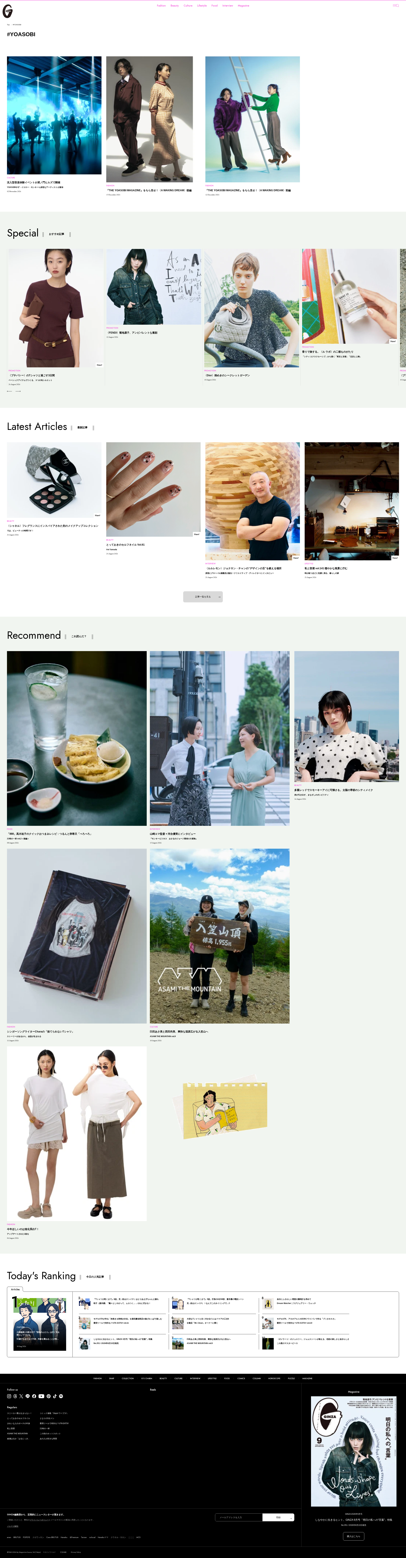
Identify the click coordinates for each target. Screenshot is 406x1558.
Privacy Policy (76, 1552)
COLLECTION (128, 1378)
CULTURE (178, 1378)
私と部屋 (11, 1428)
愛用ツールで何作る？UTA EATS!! (54, 1423)
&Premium (74, 1537)
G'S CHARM (146, 1378)
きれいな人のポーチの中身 (18, 1423)
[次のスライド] (14, 391)
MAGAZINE (307, 1378)
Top (8, 25)
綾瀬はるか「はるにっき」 (18, 1439)
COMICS (241, 1378)
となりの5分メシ (47, 1418)
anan (9, 1537)
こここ (131, 1537)
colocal (92, 1537)
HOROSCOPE (274, 1378)
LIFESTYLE (212, 1378)
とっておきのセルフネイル (18, 1418)
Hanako (64, 1537)
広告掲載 (63, 1552)
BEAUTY (163, 1378)
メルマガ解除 (12, 1526)
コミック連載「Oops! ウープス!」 (54, 1413)
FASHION (98, 1378)
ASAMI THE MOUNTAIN (17, 1433)
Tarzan (84, 1537)
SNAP (111, 1378)
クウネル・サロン (118, 1537)
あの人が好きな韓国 (48, 1439)
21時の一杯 (45, 1428)
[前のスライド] (9, 391)
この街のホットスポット (50, 1433)
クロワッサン (38, 1537)
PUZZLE (291, 1378)
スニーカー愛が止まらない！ (19, 1413)
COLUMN (257, 1378)
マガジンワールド (49, 1552)
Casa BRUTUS (52, 1537)
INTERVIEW (195, 1378)
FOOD (227, 1378)
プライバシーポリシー (39, 1520)
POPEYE (26, 1537)
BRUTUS (17, 1537)
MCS (138, 1537)
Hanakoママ (103, 1537)
